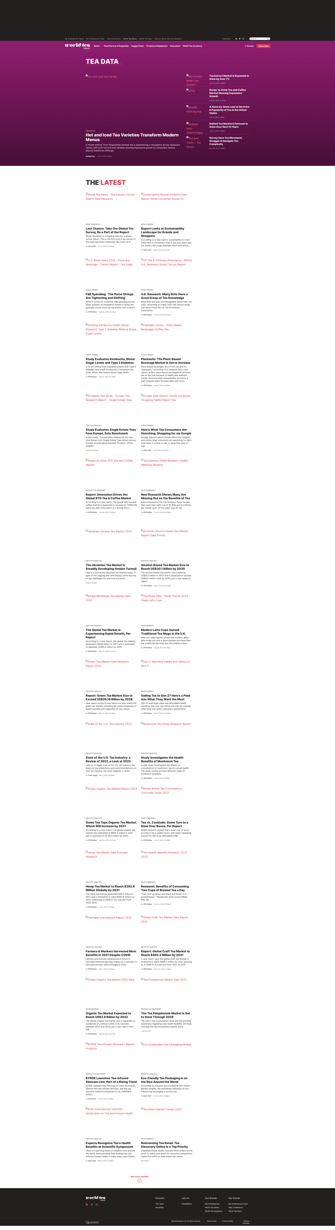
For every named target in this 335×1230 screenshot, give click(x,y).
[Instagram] (243, 39)
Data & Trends (147, 224)
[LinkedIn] (236, 39)
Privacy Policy (227, 1221)
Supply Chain (137, 46)
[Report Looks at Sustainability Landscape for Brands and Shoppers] (166, 197)
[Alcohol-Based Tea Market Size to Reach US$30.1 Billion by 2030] (166, 533)
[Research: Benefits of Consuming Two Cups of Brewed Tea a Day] (166, 854)
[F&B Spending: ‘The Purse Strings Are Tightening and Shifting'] (111, 262)
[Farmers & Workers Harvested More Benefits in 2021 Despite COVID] (109, 917)
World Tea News (130, 39)
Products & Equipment (157, 46)
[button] (140, 1179)
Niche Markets (147, 626)
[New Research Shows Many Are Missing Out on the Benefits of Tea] (166, 463)
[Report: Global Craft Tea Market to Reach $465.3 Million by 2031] (166, 919)
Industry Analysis (94, 561)
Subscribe (264, 46)
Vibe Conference (114, 39)
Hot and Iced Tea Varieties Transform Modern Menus (132, 137)
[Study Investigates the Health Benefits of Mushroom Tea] (166, 724)
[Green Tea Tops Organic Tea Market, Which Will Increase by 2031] (111, 788)
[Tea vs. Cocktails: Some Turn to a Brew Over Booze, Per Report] (166, 790)
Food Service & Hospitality (116, 46)
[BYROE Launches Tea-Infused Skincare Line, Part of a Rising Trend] (111, 1046)
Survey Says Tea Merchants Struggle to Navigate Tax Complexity (225, 140)
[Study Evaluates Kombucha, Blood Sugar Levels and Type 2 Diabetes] (111, 329)
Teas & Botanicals (94, 425)
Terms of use (212, 1221)
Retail (96, 46)
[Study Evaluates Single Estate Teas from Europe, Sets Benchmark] (111, 398)
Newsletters (187, 1204)
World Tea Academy (192, 46)
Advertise (226, 39)
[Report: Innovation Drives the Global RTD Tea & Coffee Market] (111, 463)
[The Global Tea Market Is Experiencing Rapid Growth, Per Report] (111, 598)
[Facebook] (240, 39)
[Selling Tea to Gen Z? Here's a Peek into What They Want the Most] (166, 664)
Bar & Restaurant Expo (95, 39)
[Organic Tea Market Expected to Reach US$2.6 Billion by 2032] (110, 979)
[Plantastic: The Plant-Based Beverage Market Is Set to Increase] (166, 327)
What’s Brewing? (93, 224)
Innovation (175, 46)
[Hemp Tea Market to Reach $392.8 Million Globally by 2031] (111, 854)
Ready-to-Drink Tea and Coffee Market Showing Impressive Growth (227, 93)
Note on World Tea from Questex (168, 39)
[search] (268, 39)
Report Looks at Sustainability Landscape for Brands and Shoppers (162, 232)
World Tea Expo (145, 39)
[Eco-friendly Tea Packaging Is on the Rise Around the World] (166, 1044)
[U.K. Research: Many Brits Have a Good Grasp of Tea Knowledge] (166, 262)
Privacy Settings (246, 1222)
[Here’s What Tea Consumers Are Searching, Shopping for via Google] (166, 398)
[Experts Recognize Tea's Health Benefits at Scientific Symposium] (111, 1111)
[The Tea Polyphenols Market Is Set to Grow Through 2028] (164, 979)
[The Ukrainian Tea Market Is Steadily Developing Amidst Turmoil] (109, 531)
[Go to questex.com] (92, 1222)
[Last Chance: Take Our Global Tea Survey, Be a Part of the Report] (111, 197)
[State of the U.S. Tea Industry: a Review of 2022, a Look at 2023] (109, 724)
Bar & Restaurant (212, 1204)
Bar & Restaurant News (74, 39)
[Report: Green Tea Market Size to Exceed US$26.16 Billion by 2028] (111, 664)
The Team (159, 1204)
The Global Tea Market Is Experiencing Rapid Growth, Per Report (108, 633)
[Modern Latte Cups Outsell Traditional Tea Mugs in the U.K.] (166, 598)
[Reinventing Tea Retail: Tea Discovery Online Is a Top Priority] (161, 1109)
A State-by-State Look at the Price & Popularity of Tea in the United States (229, 109)
